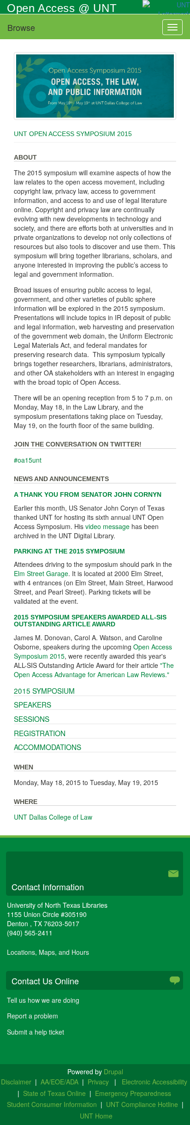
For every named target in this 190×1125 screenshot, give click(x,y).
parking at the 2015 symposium (69, 551)
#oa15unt (28, 459)
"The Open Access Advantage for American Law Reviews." (94, 670)
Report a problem (32, 1015)
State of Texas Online (54, 1093)
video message (107, 526)
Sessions (31, 719)
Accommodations (47, 747)
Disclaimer (16, 1081)
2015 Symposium (44, 690)
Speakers (32, 704)
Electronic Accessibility (154, 1081)
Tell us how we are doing (43, 1000)
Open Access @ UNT (62, 8)
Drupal (113, 1071)
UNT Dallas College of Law (53, 816)
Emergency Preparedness (133, 1093)
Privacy (99, 1081)
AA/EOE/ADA (59, 1081)
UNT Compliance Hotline (142, 1104)
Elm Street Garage (41, 573)
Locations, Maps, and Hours (48, 952)
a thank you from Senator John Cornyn (87, 494)
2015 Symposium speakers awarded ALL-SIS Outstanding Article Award (90, 620)
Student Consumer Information (52, 1104)
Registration (39, 733)
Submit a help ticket (35, 1031)
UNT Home (96, 1115)
